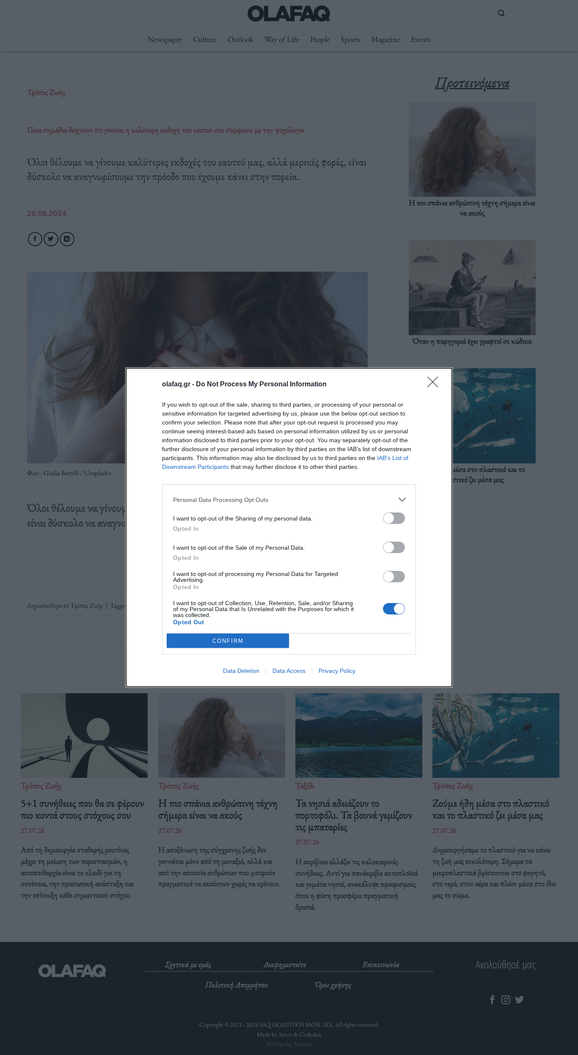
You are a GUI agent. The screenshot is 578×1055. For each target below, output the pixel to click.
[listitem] (289, 499)
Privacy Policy (337, 670)
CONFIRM (228, 641)
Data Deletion (241, 670)
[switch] (394, 518)
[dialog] (289, 527)
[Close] (435, 385)
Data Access (289, 670)
